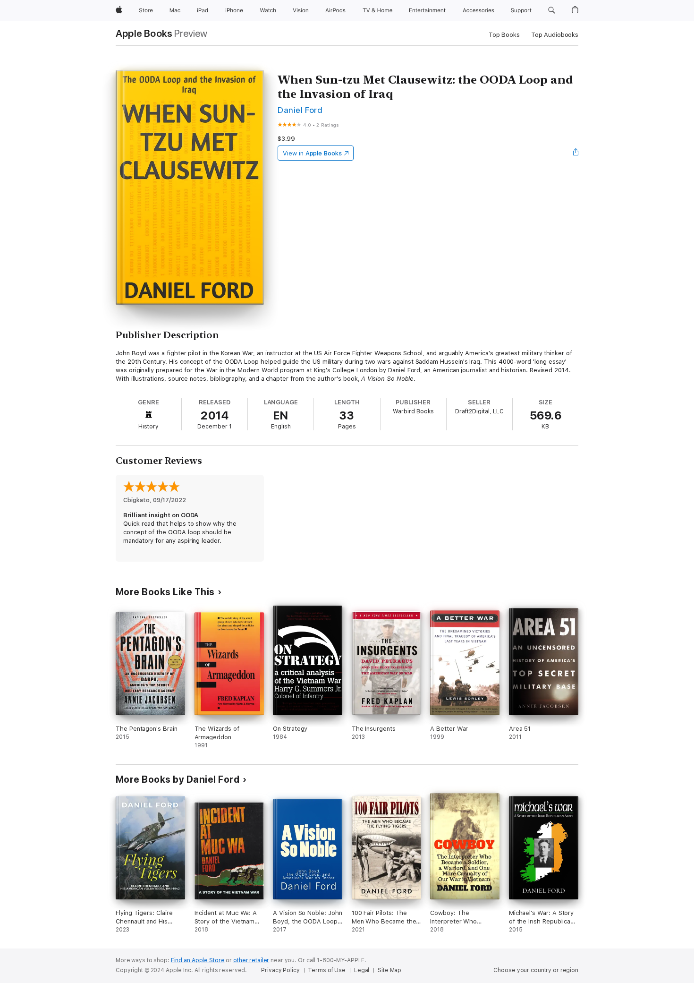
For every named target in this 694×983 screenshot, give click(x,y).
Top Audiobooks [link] (554, 34)
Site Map (389, 970)
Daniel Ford (300, 110)
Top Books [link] (504, 34)
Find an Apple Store (198, 960)
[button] (551, 10)
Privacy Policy (280, 970)
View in (312, 153)
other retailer (251, 960)
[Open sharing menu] (576, 153)
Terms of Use (327, 970)
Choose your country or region (535, 970)
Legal (361, 970)
